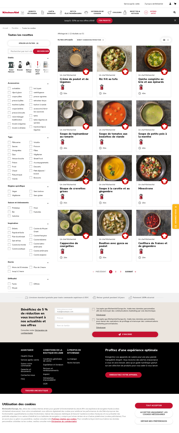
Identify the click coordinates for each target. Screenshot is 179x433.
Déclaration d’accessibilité (49, 379)
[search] (174, 12)
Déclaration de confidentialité (64, 421)
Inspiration (13, 223)
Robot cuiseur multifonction (89, 40)
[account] (170, 4)
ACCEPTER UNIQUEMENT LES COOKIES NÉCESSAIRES (153, 413)
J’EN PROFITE (104, 20)
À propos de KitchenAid (154, 4)
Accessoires (13, 83)
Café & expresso (51, 12)
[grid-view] (164, 40)
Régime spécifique (16, 186)
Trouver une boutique (36, 391)
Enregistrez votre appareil (123, 375)
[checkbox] (9, 88)
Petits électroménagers (73, 12)
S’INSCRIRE (127, 334)
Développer (101, 315)
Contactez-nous (28, 375)
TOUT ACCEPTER (154, 405)
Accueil (5, 28)
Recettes (15, 28)
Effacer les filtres (28, 43)
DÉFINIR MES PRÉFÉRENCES (154, 421)
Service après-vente (131, 4)
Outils (11, 57)
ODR (45, 383)
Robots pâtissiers (32, 12)
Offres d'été (153, 12)
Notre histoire (73, 362)
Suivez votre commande (26, 364)
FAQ (23, 379)
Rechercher (43, 51)
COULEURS (117, 12)
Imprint (46, 374)
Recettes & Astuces (135, 12)
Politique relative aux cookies (64, 419)
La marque (72, 359)
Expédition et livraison (53, 364)
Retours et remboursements (51, 369)
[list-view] (168, 40)
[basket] (175, 4)
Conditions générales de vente (52, 360)
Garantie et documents (26, 370)
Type (10, 137)
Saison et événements (18, 202)
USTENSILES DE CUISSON (97, 12)
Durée (11, 262)
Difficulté (12, 278)
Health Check (27, 356)
